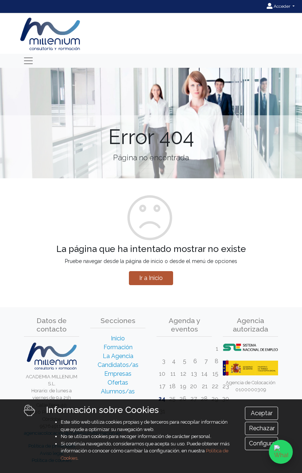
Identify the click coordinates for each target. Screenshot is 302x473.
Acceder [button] (282, 6)
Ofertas (118, 382)
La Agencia (118, 356)
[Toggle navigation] (28, 61)
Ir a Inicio (151, 277)
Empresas (117, 373)
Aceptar (262, 413)
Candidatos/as (118, 364)
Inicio (118, 338)
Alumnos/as (118, 391)
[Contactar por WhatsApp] (281, 452)
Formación (118, 347)
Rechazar (262, 428)
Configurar (263, 443)
